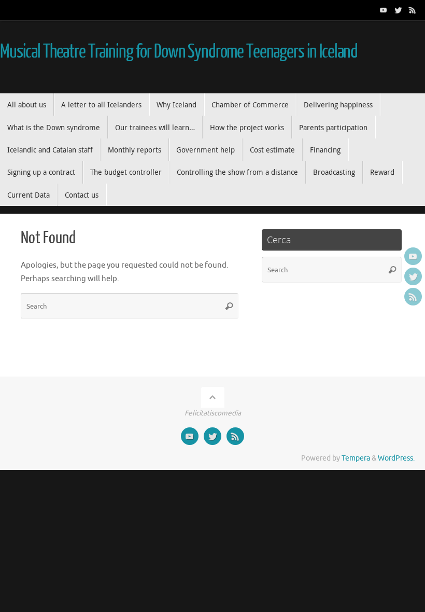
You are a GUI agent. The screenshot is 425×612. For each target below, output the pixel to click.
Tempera (356, 458)
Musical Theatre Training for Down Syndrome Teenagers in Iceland (179, 51)
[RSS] (412, 10)
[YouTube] (383, 10)
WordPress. (396, 458)
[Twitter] (398, 10)
